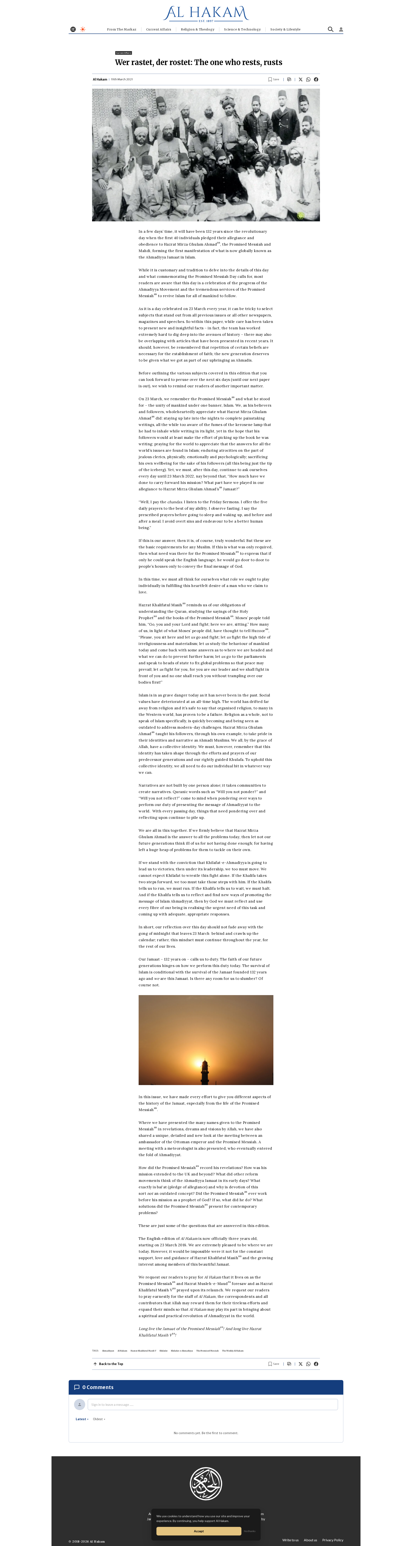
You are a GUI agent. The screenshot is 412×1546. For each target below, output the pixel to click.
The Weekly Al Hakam (233, 1351)
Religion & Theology (197, 29)
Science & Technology (242, 29)
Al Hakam (122, 1351)
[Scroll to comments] (289, 79)
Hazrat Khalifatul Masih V (143, 1351)
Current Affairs (158, 29)
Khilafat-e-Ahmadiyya (182, 1351)
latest (81, 1419)
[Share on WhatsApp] (308, 79)
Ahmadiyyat (108, 1351)
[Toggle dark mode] (82, 29)
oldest (98, 1419)
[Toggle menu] (73, 29)
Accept (199, 1531)
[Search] (331, 29)
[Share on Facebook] (316, 79)
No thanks (250, 1531)
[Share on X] (300, 79)
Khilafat (164, 1351)
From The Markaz (121, 29)
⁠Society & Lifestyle (285, 29)
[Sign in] (341, 29)
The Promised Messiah (207, 1351)
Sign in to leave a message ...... (112, 1404)
